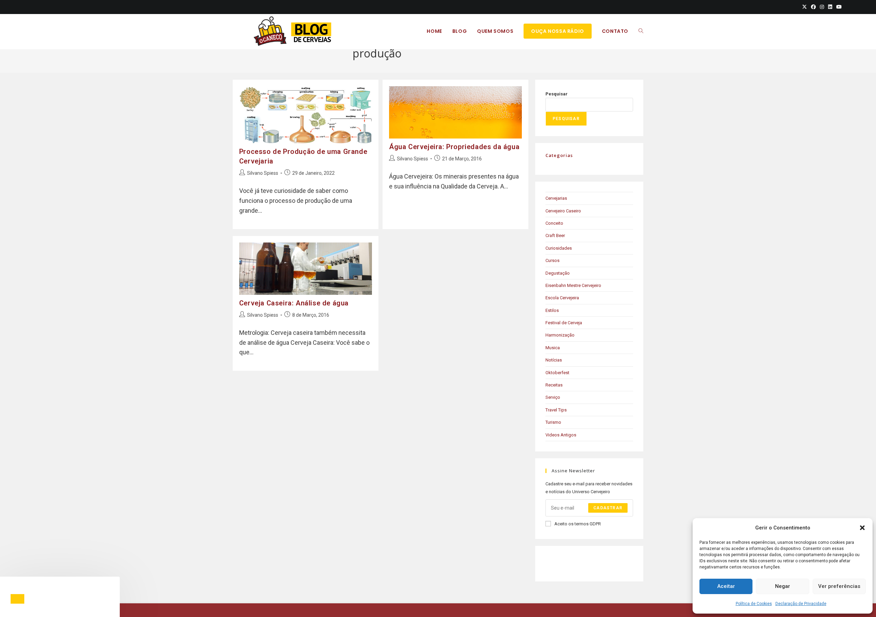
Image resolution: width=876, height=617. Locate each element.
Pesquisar (556, 93)
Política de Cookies (754, 603)
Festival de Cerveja (563, 322)
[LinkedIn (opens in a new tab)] (830, 6)
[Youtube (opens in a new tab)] (838, 6)
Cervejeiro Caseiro (563, 210)
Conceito (554, 223)
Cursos (552, 260)
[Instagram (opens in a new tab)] (822, 6)
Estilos (552, 310)
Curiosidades (558, 248)
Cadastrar (607, 508)
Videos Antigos (560, 434)
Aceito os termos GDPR (577, 523)
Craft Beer (555, 235)
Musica (552, 347)
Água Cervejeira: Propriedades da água (454, 147)
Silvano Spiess (262, 173)
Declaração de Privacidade (800, 603)
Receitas (554, 385)
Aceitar (726, 586)
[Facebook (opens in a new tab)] (813, 6)
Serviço (552, 397)
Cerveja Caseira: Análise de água (294, 303)
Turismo (553, 422)
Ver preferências (839, 586)
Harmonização (560, 335)
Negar (782, 586)
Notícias (553, 360)
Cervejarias (556, 198)
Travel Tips (556, 409)
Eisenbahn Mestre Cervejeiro (573, 285)
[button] (862, 527)
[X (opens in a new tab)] (804, 6)
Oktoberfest (557, 372)
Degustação (557, 273)
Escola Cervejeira (562, 297)
